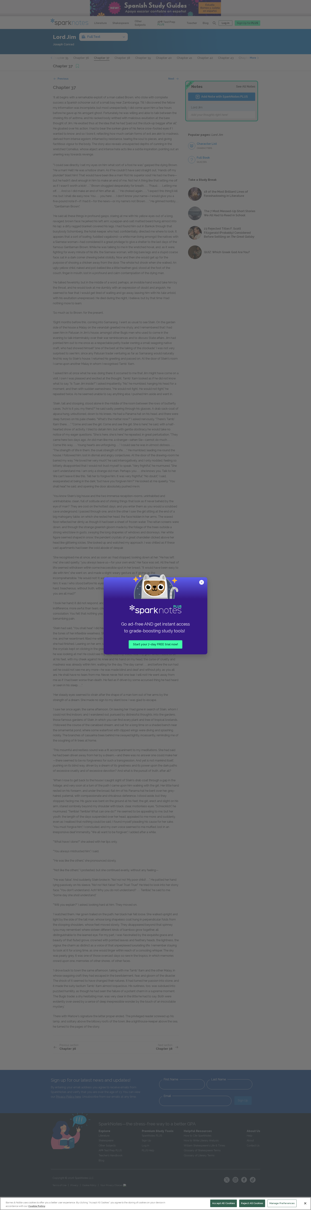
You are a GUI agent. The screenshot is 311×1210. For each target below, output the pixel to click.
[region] (155, 1203)
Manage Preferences (282, 1203)
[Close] (305, 1203)
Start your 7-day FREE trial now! (155, 644)
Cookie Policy (36, 1206)
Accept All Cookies (223, 1203)
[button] (202, 582)
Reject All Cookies (252, 1203)
